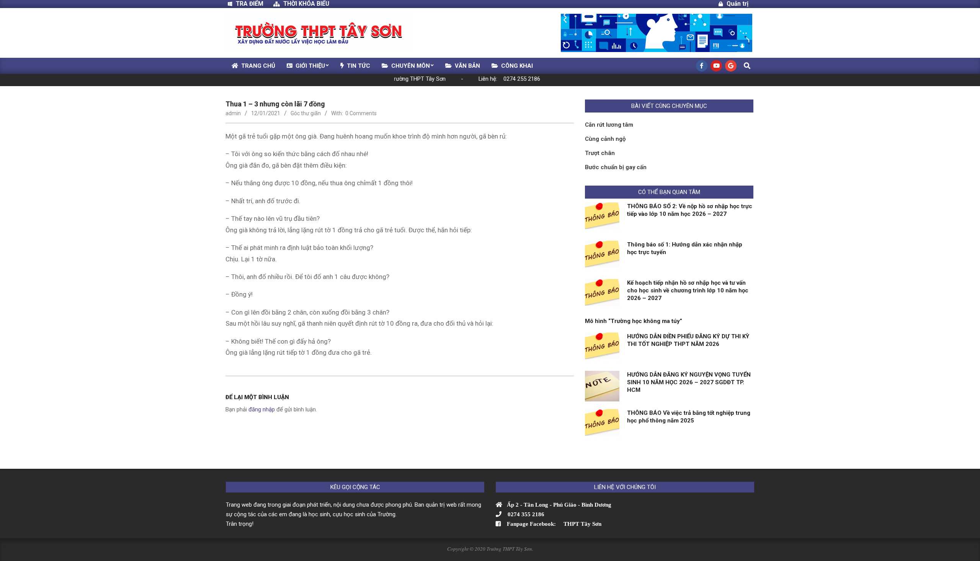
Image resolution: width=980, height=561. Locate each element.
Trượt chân (600, 153)
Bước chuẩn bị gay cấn (616, 167)
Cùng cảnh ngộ (605, 138)
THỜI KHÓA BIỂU (306, 3)
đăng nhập (261, 409)
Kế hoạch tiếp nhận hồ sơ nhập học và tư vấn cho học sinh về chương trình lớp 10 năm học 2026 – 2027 (687, 290)
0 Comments (361, 113)
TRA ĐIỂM (253, 3)
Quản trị (737, 3)
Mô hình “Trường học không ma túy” (633, 321)
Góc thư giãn (306, 113)
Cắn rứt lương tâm (609, 124)
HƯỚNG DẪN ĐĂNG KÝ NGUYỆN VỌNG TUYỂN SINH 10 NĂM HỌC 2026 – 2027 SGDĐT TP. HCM (689, 382)
